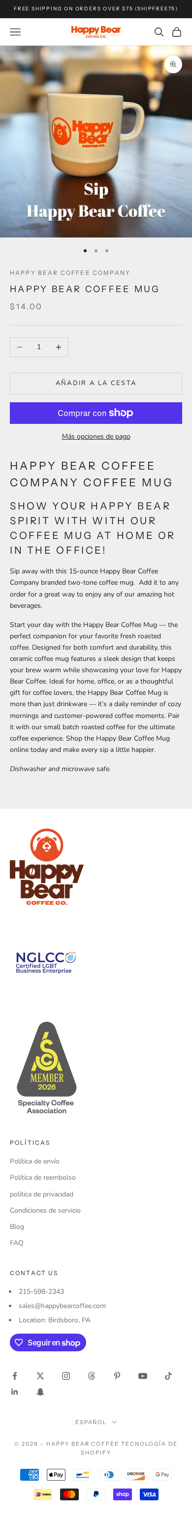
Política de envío (35, 1161)
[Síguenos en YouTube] (143, 1376)
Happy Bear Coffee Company (70, 272)
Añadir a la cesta (96, 383)
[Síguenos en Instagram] (66, 1376)
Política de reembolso (43, 1177)
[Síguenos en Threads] (91, 1376)
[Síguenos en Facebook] (15, 1376)
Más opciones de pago (96, 436)
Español (91, 1422)
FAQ (17, 1243)
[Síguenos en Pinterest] (117, 1376)
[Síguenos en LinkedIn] (15, 1392)
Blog (17, 1226)
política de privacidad (41, 1194)
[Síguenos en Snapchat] (40, 1392)
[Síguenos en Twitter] (40, 1376)
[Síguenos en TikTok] (168, 1376)
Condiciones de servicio (45, 1210)
